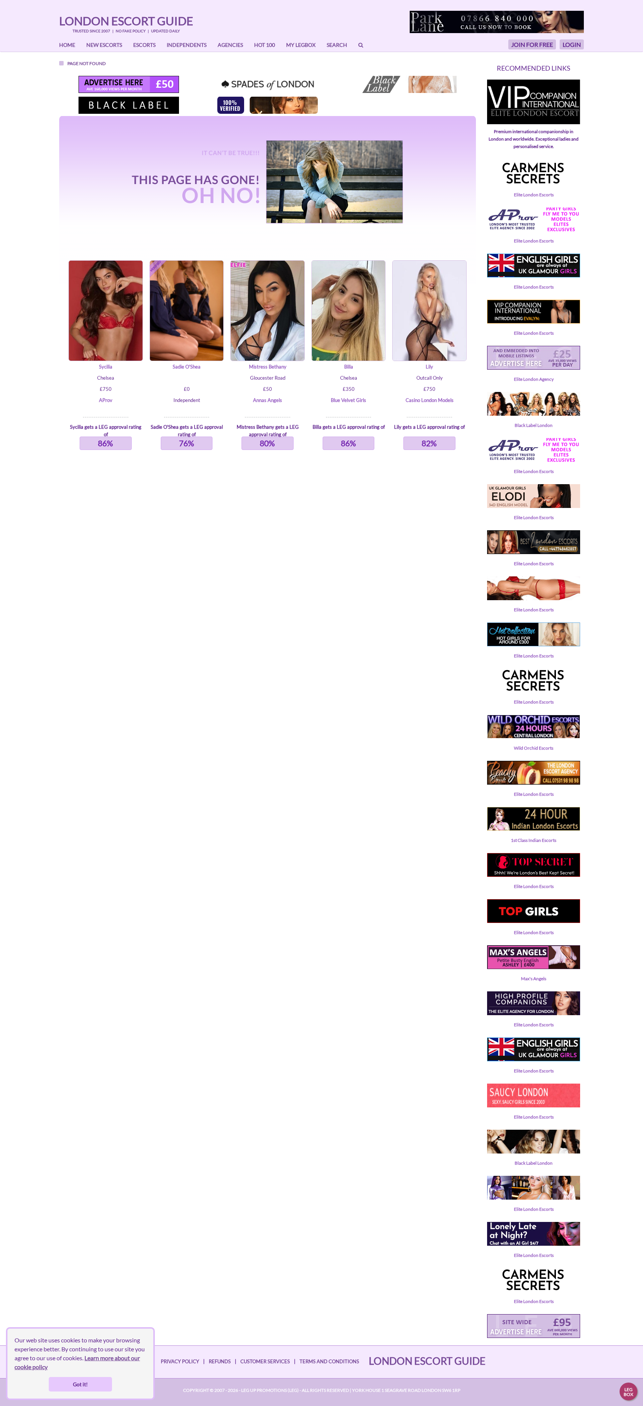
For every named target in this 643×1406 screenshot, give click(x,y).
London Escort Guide (126, 21)
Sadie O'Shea (187, 367)
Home (67, 45)
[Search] (361, 45)
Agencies (230, 45)
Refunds (220, 1361)
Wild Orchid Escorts (533, 748)
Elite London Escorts (534, 194)
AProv (105, 400)
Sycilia (105, 367)
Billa (348, 367)
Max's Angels (533, 978)
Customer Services (265, 1361)
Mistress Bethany (268, 367)
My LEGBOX (301, 45)
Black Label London (534, 425)
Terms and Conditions (329, 1361)
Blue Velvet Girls (348, 400)
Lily (429, 367)
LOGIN (572, 44)
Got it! (80, 1384)
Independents (187, 45)
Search (337, 45)
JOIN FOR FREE (532, 44)
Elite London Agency (534, 379)
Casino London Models (430, 400)
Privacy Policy (180, 1361)
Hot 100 (264, 45)
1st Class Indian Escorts (533, 840)
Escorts (144, 45)
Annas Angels (267, 400)
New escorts (104, 45)
